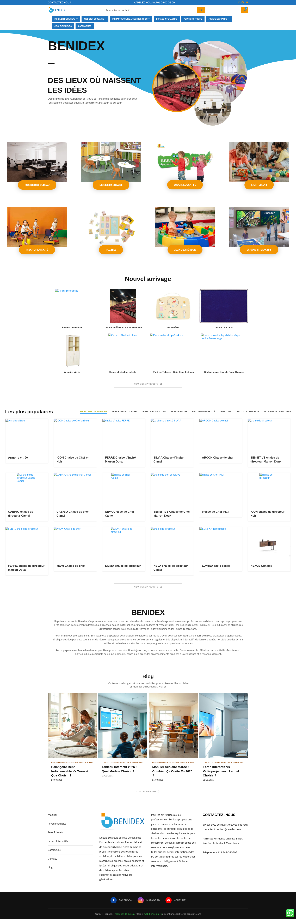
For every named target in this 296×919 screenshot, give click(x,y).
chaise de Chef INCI (215, 511)
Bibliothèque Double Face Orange (224, 372)
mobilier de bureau (125, 913)
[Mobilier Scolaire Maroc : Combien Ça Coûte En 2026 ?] (173, 739)
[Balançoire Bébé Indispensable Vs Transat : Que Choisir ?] (72, 739)
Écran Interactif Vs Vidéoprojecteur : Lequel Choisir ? (221, 771)
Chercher (201, 10)
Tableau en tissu (223, 327)
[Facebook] (239, 2)
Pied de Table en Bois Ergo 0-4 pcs (173, 372)
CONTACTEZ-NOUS (59, 2)
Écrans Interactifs (72, 327)
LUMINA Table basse (216, 565)
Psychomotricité (193, 19)
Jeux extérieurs (63, 26)
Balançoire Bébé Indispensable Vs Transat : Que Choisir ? (70, 771)
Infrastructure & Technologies (129, 19)
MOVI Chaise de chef (71, 565)
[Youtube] (246, 2)
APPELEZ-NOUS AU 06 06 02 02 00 (154, 2)
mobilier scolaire (153, 913)
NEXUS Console (261, 565)
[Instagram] (242, 2)
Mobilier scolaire (94, 19)
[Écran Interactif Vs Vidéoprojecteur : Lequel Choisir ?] (223, 739)
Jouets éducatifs (217, 19)
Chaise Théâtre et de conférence (123, 327)
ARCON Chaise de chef (217, 457)
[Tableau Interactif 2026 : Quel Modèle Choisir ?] (122, 737)
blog (50, 867)
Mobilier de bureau (64, 19)
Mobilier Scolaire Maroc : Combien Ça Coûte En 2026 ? (172, 771)
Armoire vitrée (72, 372)
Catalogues (84, 26)
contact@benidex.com (228, 829)
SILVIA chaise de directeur (123, 565)
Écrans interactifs (166, 19)
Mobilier (52, 814)
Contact (52, 858)
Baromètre (173, 327)
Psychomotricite (57, 823)
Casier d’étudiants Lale (122, 372)
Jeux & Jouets (56, 832)
